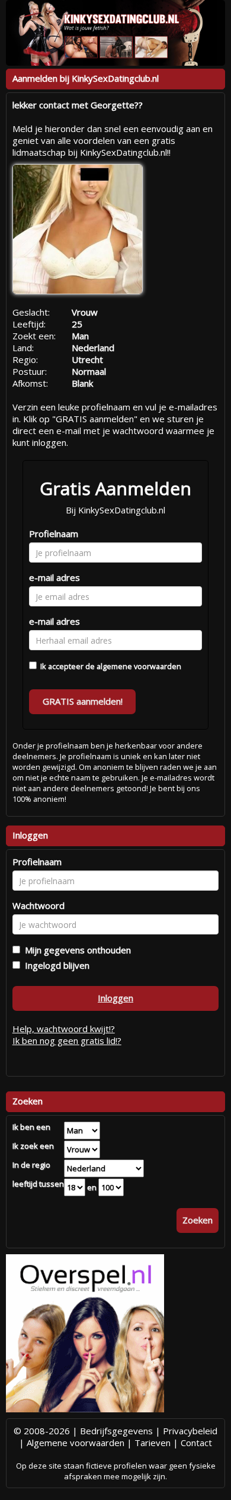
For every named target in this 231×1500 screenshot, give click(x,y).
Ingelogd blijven (54, 965)
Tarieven (152, 1442)
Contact (196, 1442)
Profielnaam (53, 533)
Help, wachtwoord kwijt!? (63, 1029)
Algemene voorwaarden (75, 1442)
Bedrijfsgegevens (116, 1431)
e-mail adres (54, 577)
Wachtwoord (38, 905)
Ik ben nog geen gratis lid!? (66, 1040)
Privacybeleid (190, 1431)
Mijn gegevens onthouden (75, 950)
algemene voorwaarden (139, 666)
